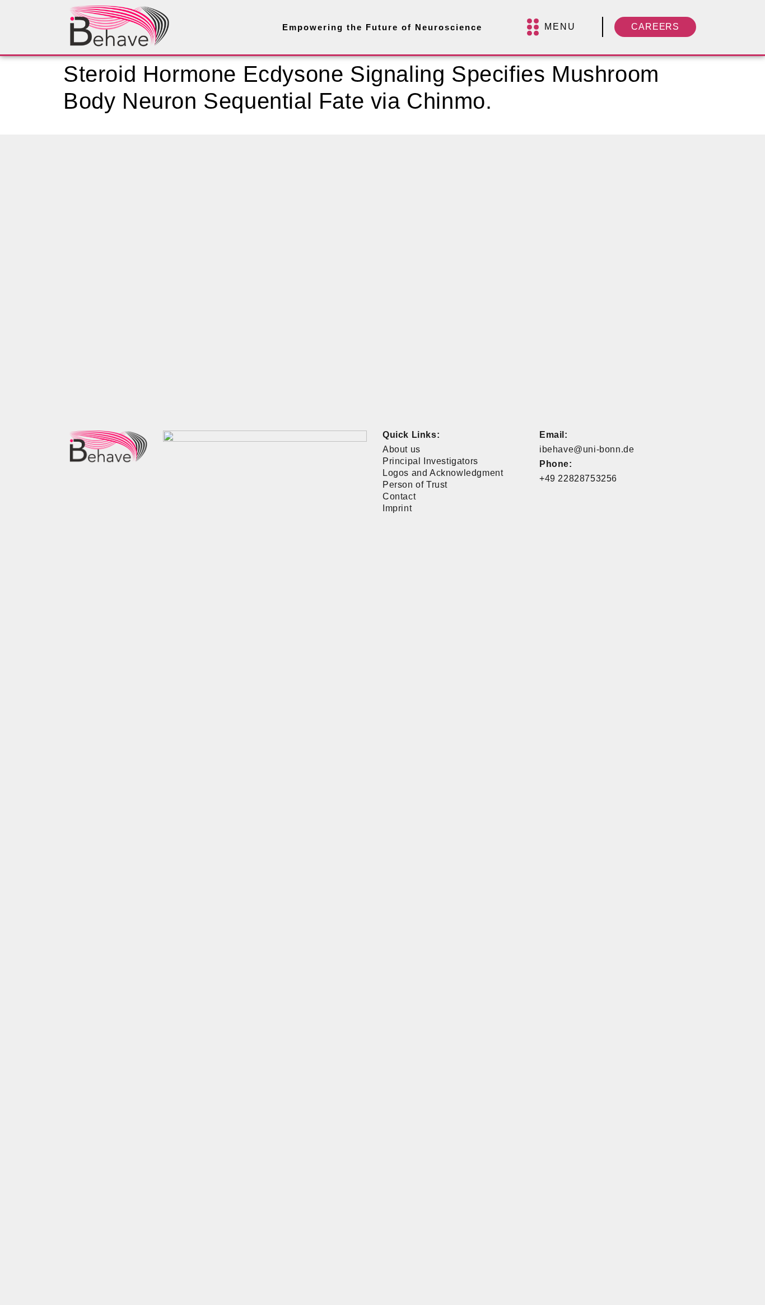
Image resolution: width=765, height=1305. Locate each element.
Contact (399, 496)
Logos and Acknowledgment (442, 473)
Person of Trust (414, 484)
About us (401, 449)
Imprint (397, 508)
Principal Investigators (430, 461)
